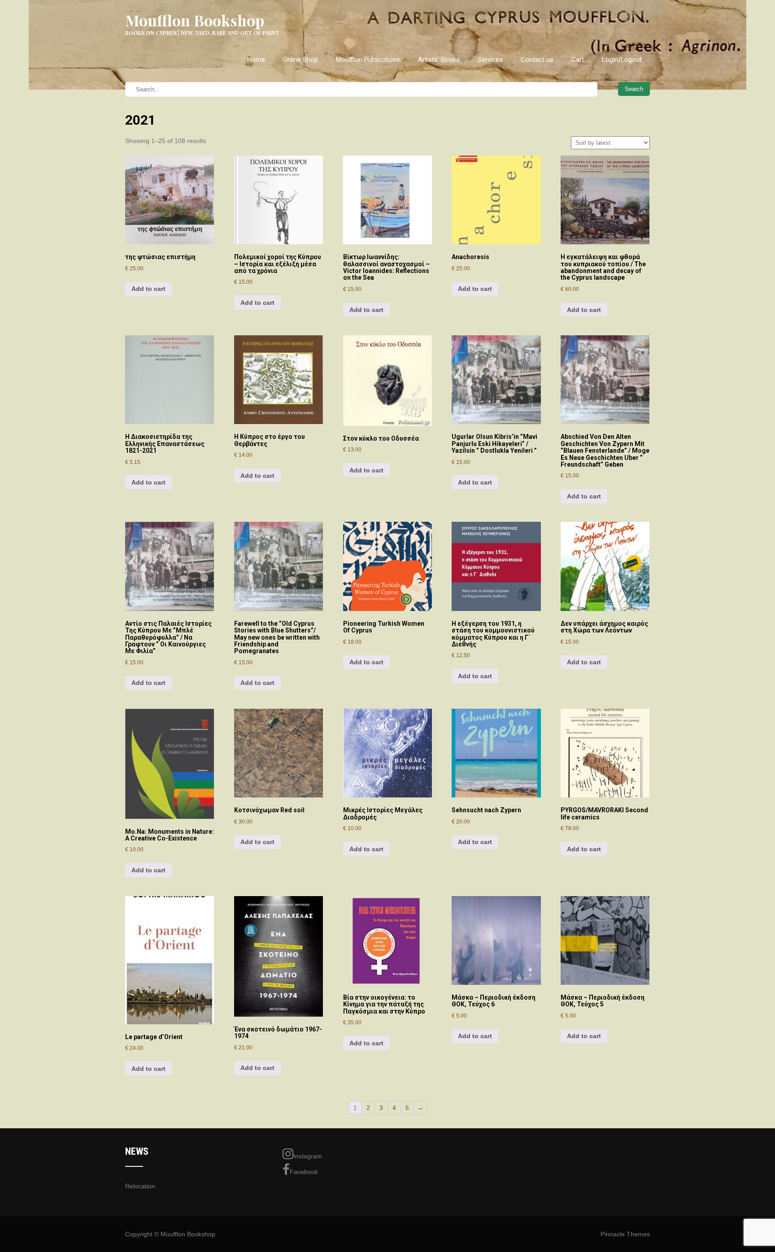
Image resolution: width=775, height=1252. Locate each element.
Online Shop (300, 60)
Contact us (537, 60)
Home (256, 60)
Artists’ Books (439, 60)
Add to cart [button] (148, 288)
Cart (577, 60)
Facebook (304, 1171)
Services (490, 60)
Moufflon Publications (368, 60)
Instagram (307, 1156)
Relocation (140, 1186)
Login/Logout (622, 60)
